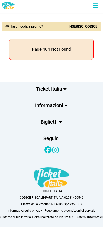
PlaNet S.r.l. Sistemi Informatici (81, 217)
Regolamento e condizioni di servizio (70, 210)
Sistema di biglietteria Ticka (20, 217)
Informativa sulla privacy (25, 210)
